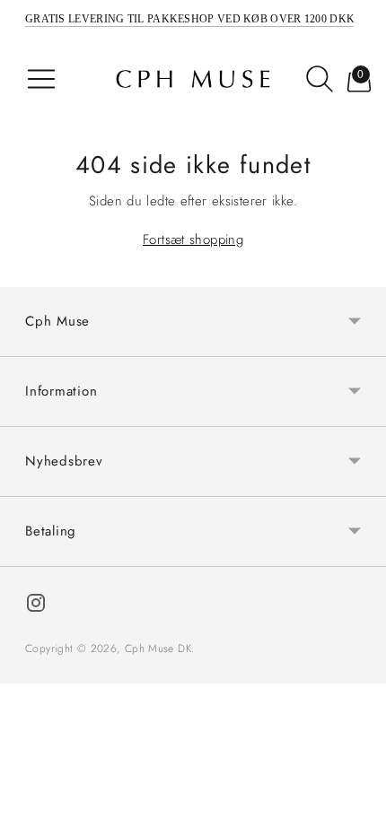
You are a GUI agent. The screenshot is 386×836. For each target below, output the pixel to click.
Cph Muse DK (158, 648)
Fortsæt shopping (193, 239)
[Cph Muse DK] (193, 79)
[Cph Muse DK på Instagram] (36, 606)
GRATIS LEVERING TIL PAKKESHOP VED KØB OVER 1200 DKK (190, 19)
